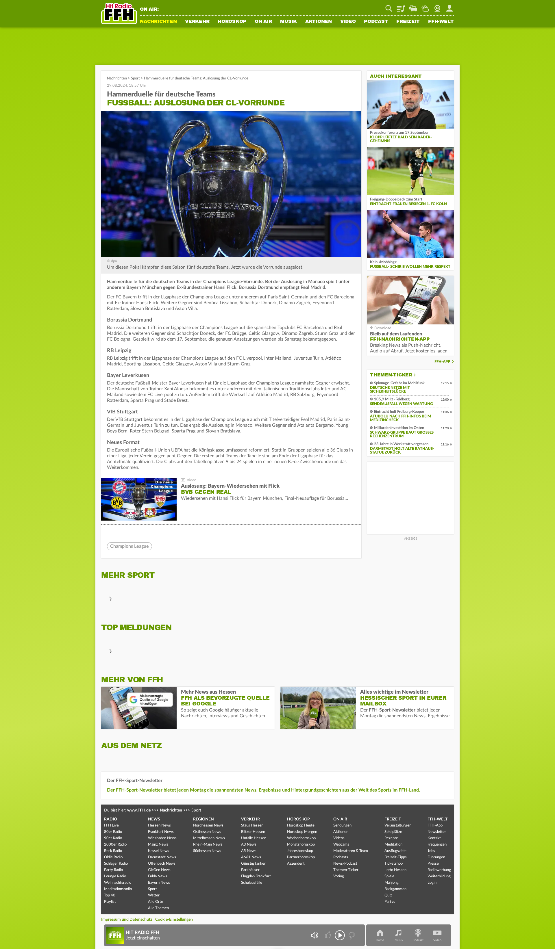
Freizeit (408, 21)
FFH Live (111, 825)
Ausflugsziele (395, 851)
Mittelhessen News (209, 838)
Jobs (431, 851)
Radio (110, 819)
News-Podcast (345, 864)
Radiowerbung (439, 870)
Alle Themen (158, 908)
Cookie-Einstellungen (174, 920)
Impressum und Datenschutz (126, 920)
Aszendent (296, 864)
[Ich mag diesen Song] (328, 935)
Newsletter (437, 832)
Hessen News (159, 825)
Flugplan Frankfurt (256, 876)
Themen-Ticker (391, 375)
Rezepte (391, 838)
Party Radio (113, 870)
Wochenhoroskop (301, 838)
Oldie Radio (113, 857)
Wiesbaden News (162, 838)
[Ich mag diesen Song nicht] (351, 935)
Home (380, 940)
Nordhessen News (208, 825)
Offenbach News (161, 864)
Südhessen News (207, 851)
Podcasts (340, 857)
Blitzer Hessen (253, 832)
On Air (263, 21)
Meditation (393, 844)
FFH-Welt (441, 21)
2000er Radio (115, 844)
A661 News (251, 857)
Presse (433, 864)
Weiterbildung (439, 876)
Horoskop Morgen (302, 832)
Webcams (341, 844)
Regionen (203, 819)
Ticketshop (393, 864)
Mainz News (158, 844)
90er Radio (113, 838)
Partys (389, 902)
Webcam (437, 6)
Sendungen (342, 825)
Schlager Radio (116, 864)
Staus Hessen (252, 825)
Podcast (376, 21)
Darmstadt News (162, 857)
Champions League (129, 546)
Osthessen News (207, 832)
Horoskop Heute (300, 825)
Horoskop (232, 21)
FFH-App (442, 362)
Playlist (401, 6)
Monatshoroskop (301, 844)
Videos (339, 838)
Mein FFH (449, 6)
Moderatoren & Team (350, 851)
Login (432, 883)
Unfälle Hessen (253, 838)
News (154, 819)
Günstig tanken (253, 864)
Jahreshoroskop (300, 851)
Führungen (436, 857)
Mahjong (391, 883)
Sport (135, 78)
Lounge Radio (115, 876)
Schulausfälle (251, 883)
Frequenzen (437, 844)
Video (348, 21)
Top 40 (109, 895)
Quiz (388, 895)
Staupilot (413, 6)
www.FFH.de (139, 810)
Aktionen (318, 21)
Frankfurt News (161, 832)
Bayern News (159, 883)
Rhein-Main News (207, 844)
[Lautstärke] (314, 935)
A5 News (248, 851)
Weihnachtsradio (117, 883)
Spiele (389, 876)
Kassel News (158, 851)
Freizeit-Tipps (395, 857)
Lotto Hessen (395, 870)
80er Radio (113, 832)
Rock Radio (113, 851)
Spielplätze (393, 832)
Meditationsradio (118, 889)
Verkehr (197, 21)
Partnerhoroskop (301, 857)
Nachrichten (158, 21)
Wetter (425, 6)
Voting (338, 876)
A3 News (248, 844)
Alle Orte (155, 902)
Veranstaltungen (397, 825)
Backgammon (395, 889)
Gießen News (159, 870)
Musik (288, 21)
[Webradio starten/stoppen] (340, 935)
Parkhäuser (250, 870)
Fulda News (157, 876)
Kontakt (434, 838)
